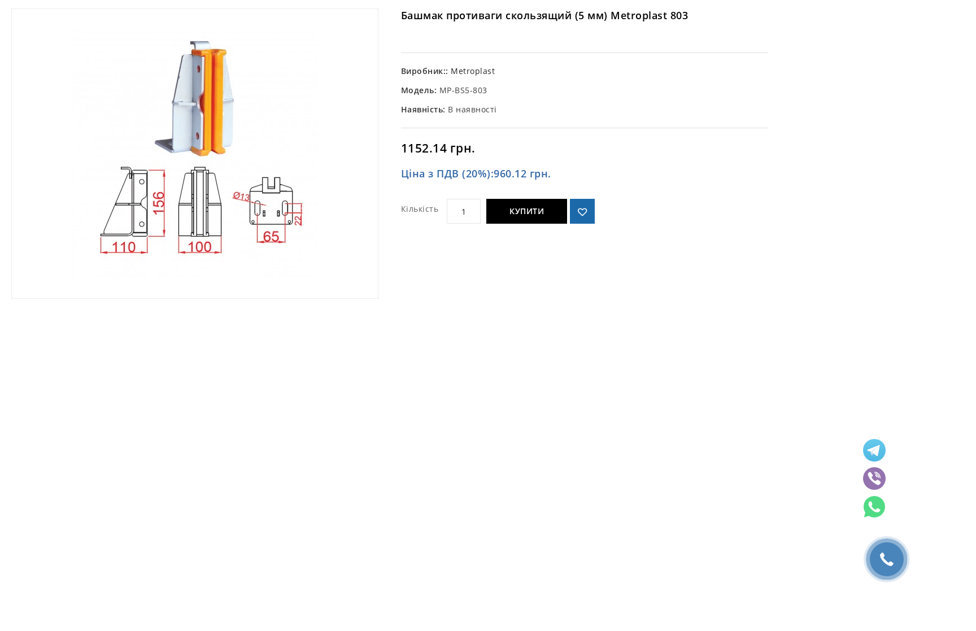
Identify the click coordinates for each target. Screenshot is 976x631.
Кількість (420, 208)
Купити (526, 211)
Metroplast (473, 71)
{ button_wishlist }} (582, 211)
